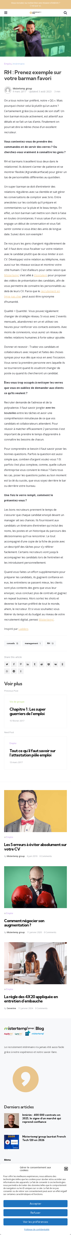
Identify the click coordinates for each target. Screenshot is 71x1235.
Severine (11, 1008)
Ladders (23, 629)
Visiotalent (40, 275)
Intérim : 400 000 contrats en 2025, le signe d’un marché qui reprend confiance (41, 1118)
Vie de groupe (17, 701)
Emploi (8, 63)
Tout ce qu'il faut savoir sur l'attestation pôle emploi (32, 752)
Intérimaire (19, 63)
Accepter (35, 1203)
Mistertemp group (22, 88)
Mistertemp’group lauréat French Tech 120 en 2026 (44, 1138)
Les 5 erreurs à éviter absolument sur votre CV (35, 846)
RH (50, 643)
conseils (12, 643)
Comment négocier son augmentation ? (24, 922)
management (32, 643)
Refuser (36, 1212)
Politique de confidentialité (36, 1229)
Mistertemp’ (11, 275)
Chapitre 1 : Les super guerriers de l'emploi (28, 711)
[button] (66, 1168)
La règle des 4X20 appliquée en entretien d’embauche (31, 998)
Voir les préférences (35, 1221)
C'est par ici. (35, 5)
